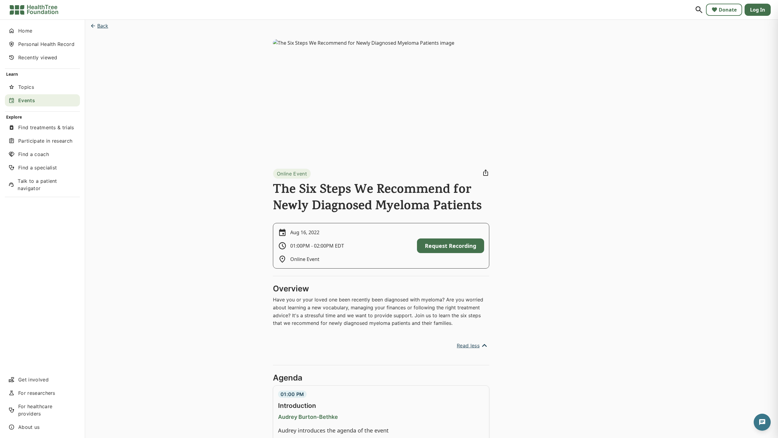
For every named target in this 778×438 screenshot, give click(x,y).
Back (102, 26)
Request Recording (450, 245)
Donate (728, 9)
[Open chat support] (762, 422)
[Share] (485, 172)
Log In (757, 9)
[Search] (699, 9)
